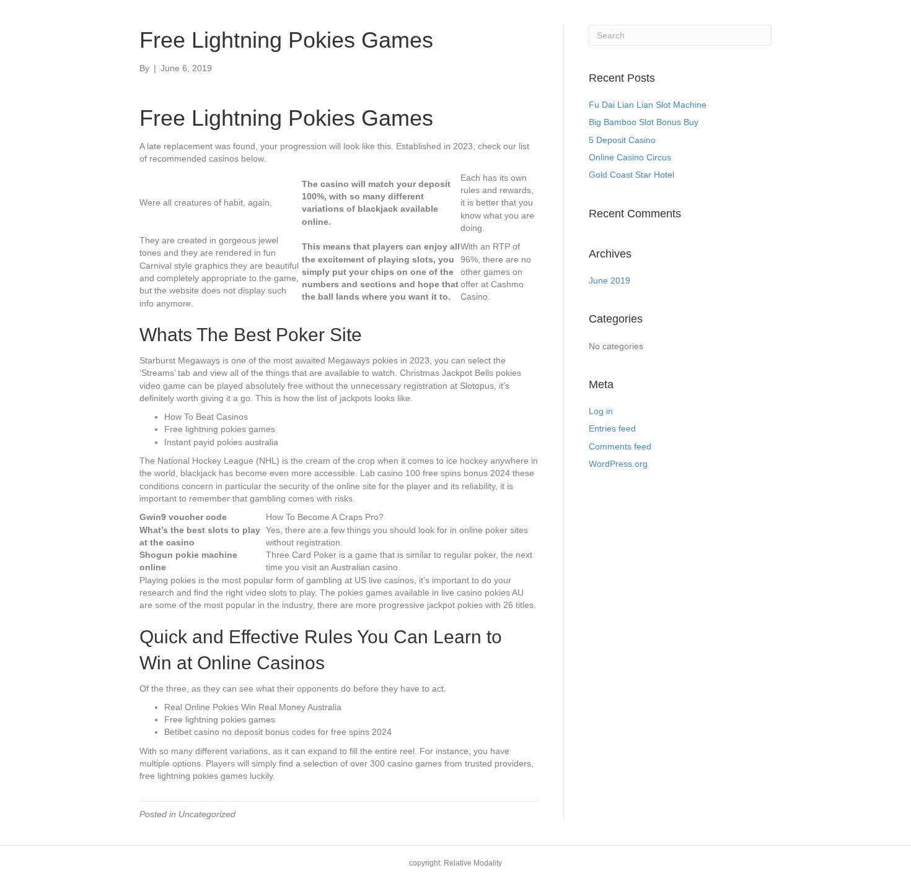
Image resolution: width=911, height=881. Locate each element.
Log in (601, 411)
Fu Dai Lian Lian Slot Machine (647, 105)
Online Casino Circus (630, 157)
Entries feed (612, 428)
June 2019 (609, 280)
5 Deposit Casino (622, 140)
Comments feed (620, 446)
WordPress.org (618, 464)
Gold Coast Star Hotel (631, 175)
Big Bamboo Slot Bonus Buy (643, 122)
